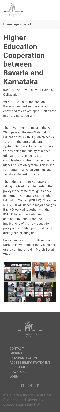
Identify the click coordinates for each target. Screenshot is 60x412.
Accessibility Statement (30, 362)
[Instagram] (30, 385)
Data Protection (23, 358)
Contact (17, 348)
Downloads (19, 372)
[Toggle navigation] (54, 10)
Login (14, 376)
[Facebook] (22, 385)
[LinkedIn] (37, 385)
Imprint (16, 353)
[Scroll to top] (52, 404)
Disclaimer (19, 367)
